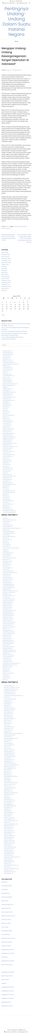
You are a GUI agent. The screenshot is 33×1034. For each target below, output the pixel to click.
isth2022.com (6, 518)
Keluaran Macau (6, 946)
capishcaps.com (6, 678)
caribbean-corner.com (9, 817)
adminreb (19, 70)
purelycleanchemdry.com (8, 400)
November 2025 (6, 260)
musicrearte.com (6, 658)
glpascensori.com (8, 773)
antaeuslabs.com (7, 398)
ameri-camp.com (6, 423)
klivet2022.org (6, 543)
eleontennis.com (6, 471)
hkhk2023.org (6, 496)
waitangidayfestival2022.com (9, 510)
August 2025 (5, 264)
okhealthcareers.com (8, 351)
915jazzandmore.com (8, 625)
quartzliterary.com (7, 608)
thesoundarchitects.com (9, 801)
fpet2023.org (6, 463)
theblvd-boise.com (7, 461)
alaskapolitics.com (7, 370)
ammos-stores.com (8, 829)
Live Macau (5, 889)
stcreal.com (5, 410)
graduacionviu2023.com (9, 750)
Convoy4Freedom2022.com (9, 492)
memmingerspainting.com (9, 433)
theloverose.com (8, 720)
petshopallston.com (8, 728)
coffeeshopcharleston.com (9, 599)
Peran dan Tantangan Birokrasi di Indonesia (14, 331)
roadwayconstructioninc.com (9, 650)
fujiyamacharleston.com (8, 615)
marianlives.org (6, 357)
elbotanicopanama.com (8, 571)
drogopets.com (6, 669)
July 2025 (4, 266)
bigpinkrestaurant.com (8, 430)
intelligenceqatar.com (8, 388)
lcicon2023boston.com (8, 509)
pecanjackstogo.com (8, 751)
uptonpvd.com (7, 778)
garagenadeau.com (7, 441)
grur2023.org (6, 494)
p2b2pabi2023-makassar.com (9, 520)
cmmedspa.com (7, 809)
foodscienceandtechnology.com (11, 868)
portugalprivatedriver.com (9, 595)
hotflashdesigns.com (7, 440)
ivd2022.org (5, 549)
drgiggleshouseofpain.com (9, 438)
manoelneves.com (7, 374)
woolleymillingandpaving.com (10, 776)
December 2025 (6, 258)
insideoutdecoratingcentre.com (10, 446)
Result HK (4, 882)
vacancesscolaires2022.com (9, 512)
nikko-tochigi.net (7, 815)
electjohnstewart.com (9, 853)
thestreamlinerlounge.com (10, 847)
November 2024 (6, 282)
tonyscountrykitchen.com (8, 633)
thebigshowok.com (8, 715)
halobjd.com (5, 387)
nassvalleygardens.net (9, 852)
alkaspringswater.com (8, 602)
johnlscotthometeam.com (8, 451)
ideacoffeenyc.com (7, 581)
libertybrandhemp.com (9, 837)
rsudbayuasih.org (8, 858)
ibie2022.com (6, 487)
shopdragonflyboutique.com (9, 651)
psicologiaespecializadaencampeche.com (13, 695)
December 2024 (6, 280)
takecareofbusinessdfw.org (9, 392)
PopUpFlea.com (6, 411)
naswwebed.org (6, 481)
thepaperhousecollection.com (11, 792)
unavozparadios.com (8, 567)
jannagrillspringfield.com (8, 613)
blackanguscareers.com (9, 842)
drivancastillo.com (8, 807)
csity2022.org (6, 551)
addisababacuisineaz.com (10, 871)
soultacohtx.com (6, 676)
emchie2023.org (6, 534)
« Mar (3, 315)
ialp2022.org (5, 541)
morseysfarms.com (7, 660)
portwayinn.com (7, 797)
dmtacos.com (7, 697)
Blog (7, 226)
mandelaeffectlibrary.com (9, 375)
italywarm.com (7, 863)
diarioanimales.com (7, 564)
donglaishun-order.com (8, 618)
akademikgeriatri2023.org (9, 531)
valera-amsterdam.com (9, 835)
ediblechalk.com (6, 671)
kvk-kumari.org (7, 866)
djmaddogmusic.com (8, 799)
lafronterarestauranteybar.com (11, 764)
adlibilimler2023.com (7, 479)
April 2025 (4, 272)
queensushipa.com (7, 420)
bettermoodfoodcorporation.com (10, 364)
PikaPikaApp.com (7, 390)
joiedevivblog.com (8, 834)
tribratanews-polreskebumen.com (12, 857)
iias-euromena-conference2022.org (11, 548)
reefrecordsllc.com (8, 740)
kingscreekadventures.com (9, 397)
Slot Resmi (5, 957)
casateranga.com (8, 781)
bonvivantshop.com (7, 405)
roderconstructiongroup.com (9, 557)
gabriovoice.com (7, 722)
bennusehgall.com (7, 554)
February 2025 (6, 276)
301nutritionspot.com (9, 827)
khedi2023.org (6, 529)
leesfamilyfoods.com (7, 467)
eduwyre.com (6, 458)
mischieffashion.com (7, 456)
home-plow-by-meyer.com (10, 708)
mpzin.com (5, 408)
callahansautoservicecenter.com (10, 590)
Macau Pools (5, 979)
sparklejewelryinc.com (9, 754)
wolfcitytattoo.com (8, 761)
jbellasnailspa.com (7, 635)
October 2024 (5, 284)
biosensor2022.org (7, 539)
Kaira (17, 1030)
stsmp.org (5, 372)
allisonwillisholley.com (9, 794)
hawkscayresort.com (7, 561)
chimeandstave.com (8, 717)
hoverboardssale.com (8, 369)
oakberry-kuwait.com (8, 607)
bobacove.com (6, 645)
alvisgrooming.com (7, 638)
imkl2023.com (6, 502)
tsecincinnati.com (7, 556)
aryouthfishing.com (8, 743)
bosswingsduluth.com (8, 630)
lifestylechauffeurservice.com (9, 443)
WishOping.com (6, 402)
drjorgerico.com (6, 418)
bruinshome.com (8, 758)
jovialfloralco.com (7, 449)
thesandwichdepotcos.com (9, 436)
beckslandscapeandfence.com (11, 689)
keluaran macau (6, 919)
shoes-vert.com (6, 569)
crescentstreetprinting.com (10, 698)
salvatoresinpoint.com (8, 448)
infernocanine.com (8, 791)
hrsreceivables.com (7, 425)
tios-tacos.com (7, 746)
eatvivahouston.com (8, 713)
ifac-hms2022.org (7, 544)
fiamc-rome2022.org (7, 620)
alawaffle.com (7, 741)
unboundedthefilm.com (8, 354)
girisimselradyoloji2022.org (9, 536)
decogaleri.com (6, 566)
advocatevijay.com (7, 477)
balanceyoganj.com (7, 379)
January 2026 (5, 256)
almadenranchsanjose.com (9, 476)
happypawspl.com (7, 589)
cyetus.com (5, 472)
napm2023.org (6, 497)
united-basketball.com (9, 745)
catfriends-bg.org (7, 355)
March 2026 (5, 252)
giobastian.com (7, 771)
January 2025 (5, 278)
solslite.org (6, 796)
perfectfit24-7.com (7, 594)
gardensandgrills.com (9, 812)
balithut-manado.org (7, 482)
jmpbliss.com (6, 416)
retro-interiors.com (7, 459)
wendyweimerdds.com (8, 421)
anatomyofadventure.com (10, 806)
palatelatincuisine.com (9, 710)
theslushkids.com (8, 769)
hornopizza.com (7, 700)
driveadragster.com (8, 702)
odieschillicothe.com (7, 582)
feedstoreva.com (7, 668)
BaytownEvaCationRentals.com (10, 384)
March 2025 (5, 274)
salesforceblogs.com (7, 380)
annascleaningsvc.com (9, 759)
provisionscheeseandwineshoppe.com (12, 528)
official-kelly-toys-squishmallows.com (11, 663)
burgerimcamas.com (8, 873)
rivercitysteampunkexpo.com (10, 820)
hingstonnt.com (6, 365)
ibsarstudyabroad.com (8, 552)
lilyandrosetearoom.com (9, 766)
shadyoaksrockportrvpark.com (10, 572)
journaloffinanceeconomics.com (11, 865)
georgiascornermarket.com (9, 592)
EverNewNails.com (7, 444)
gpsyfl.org (5, 679)
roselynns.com (6, 377)
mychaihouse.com (7, 637)
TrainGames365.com (7, 382)
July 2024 (4, 290)
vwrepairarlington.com (9, 685)
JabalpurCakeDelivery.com (9, 385)
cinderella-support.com (8, 428)
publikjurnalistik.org (8, 860)
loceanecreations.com (9, 830)
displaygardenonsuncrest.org (9, 664)
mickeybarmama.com (8, 648)
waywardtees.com (7, 359)
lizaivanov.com (7, 705)
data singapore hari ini (22, 3)
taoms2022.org (6, 546)
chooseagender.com (7, 367)
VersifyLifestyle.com (7, 395)
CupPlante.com (6, 407)
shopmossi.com (7, 786)
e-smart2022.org (6, 464)
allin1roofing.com (8, 802)
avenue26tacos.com (8, 730)
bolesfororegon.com (8, 843)
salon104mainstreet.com (8, 600)
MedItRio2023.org (7, 507)
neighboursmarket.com (9, 840)
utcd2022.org (6, 538)
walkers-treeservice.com (9, 784)
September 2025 (6, 262)
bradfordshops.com (7, 474)
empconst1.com (6, 426)
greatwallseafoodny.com (9, 718)
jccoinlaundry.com (7, 574)
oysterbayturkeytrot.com (9, 763)
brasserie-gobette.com (8, 656)
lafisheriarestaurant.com (8, 623)
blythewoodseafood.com (8, 641)
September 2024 (6, 286)
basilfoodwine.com (8, 814)
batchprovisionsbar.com (8, 655)
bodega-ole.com (7, 845)
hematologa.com (8, 703)
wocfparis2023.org (7, 521)
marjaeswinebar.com (8, 577)
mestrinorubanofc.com (9, 848)
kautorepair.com (6, 576)
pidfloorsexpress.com (8, 360)
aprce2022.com (6, 486)
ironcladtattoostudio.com (9, 756)
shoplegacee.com (7, 403)
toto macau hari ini (7, 912)
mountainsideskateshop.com (10, 824)
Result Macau (5, 893)
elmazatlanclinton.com (8, 579)
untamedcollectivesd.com (10, 787)
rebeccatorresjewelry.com (9, 415)
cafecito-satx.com (8, 748)
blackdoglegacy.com (8, 712)
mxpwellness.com (8, 789)
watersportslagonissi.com (9, 454)
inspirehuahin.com (7, 431)
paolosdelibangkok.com (8, 643)
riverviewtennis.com (7, 661)
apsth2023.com (6, 505)
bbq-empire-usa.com (7, 666)
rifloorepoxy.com (8, 774)
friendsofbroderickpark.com (9, 610)
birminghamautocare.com (9, 632)
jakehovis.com (6, 628)
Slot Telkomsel (6, 934)
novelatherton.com (8, 850)
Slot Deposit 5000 (7, 886)
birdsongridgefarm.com (9, 832)
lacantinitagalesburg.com (8, 584)
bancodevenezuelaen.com (9, 362)
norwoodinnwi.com (8, 838)
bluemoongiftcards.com (9, 819)
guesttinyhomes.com (9, 707)
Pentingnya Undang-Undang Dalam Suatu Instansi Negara (16, 21)
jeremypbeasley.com (7, 435)
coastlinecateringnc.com (9, 692)
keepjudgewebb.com (9, 804)
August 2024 (5, 288)
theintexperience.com (8, 352)
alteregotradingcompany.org (9, 484)
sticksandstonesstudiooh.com (11, 782)
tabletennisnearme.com (8, 673)
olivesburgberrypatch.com (10, 768)
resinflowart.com (8, 723)
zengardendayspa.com (9, 753)
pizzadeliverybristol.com (8, 585)
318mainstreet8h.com (8, 604)
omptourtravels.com (8, 855)
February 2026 (6, 254)
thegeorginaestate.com (8, 640)
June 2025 (4, 268)
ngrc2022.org (6, 466)
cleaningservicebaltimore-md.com (11, 687)
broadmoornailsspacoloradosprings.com (13, 733)
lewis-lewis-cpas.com (7, 469)
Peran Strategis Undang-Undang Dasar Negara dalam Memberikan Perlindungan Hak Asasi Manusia (24, 238)
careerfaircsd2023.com (8, 504)
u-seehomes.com (7, 453)
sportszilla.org (6, 653)
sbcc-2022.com (6, 489)
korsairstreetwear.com (9, 726)
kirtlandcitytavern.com (9, 825)
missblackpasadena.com (9, 735)
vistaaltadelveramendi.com (10, 690)
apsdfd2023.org (6, 499)
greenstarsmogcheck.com (9, 587)
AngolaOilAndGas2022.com (9, 491)
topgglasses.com (8, 731)
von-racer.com (6, 597)
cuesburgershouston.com (10, 694)
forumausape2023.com (8, 500)
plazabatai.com (6, 559)
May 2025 (4, 270)
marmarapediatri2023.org (9, 533)
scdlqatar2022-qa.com (8, 525)
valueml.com (6, 413)
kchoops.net (7, 822)
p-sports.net (7, 725)
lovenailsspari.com (7, 605)
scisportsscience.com (9, 870)
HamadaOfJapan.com (8, 393)
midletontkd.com (8, 810)
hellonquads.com (7, 562)
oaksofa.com (6, 674)
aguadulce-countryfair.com (9, 627)
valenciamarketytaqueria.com (11, 738)
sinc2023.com (6, 523)
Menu (16, 41)
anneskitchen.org (8, 736)
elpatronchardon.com (8, 617)
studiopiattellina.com (7, 612)
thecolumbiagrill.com (7, 526)
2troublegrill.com (8, 779)
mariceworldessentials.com (9, 622)
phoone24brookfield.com (8, 646)
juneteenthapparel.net (9, 861)
